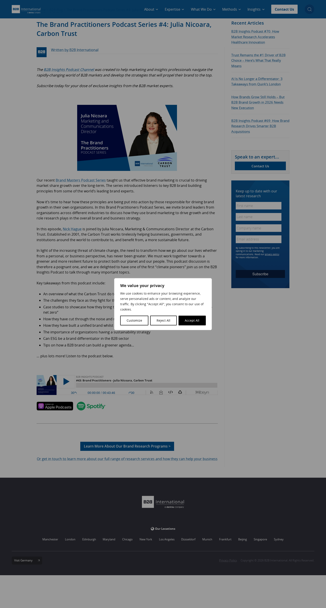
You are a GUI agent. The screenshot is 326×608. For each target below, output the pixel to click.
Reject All (163, 320)
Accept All (192, 320)
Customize (134, 320)
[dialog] (163, 304)
